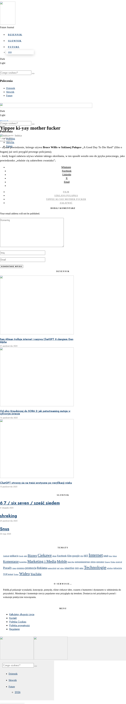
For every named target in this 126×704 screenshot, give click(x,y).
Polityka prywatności (19, 625)
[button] (33, 73)
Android (6, 556)
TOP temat (8, 574)
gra (81, 556)
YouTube (35, 574)
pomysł (119, 562)
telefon (110, 568)
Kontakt (13, 618)
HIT (86, 555)
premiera (21, 568)
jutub (105, 555)
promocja (30, 567)
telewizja (117, 568)
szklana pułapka (66, 195)
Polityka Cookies (17, 622)
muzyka (71, 562)
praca (14, 568)
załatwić (66, 203)
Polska (113, 562)
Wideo (24, 573)
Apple (21, 556)
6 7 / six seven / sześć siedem (30, 503)
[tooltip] (66, 167)
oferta (93, 562)
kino (110, 556)
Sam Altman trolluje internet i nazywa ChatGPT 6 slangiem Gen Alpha (36, 340)
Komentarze (11, 561)
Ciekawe (45, 555)
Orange (107, 562)
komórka (23, 562)
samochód (52, 568)
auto (25, 556)
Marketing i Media (41, 561)
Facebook (62, 555)
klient (115, 556)
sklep (62, 568)
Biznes (32, 555)
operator (100, 562)
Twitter (16, 574)
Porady (7, 567)
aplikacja (14, 555)
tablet (81, 568)
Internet (96, 555)
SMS (77, 568)
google (76, 555)
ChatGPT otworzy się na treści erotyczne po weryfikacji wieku (36, 483)
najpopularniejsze (82, 562)
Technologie (95, 567)
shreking (8, 516)
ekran (54, 556)
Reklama (42, 567)
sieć (58, 568)
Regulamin (14, 629)
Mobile (62, 561)
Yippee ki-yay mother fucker (66, 199)
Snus (4, 529)
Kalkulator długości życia (21, 614)
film (66, 192)
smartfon (69, 568)
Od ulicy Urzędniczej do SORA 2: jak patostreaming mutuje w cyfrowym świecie (35, 412)
